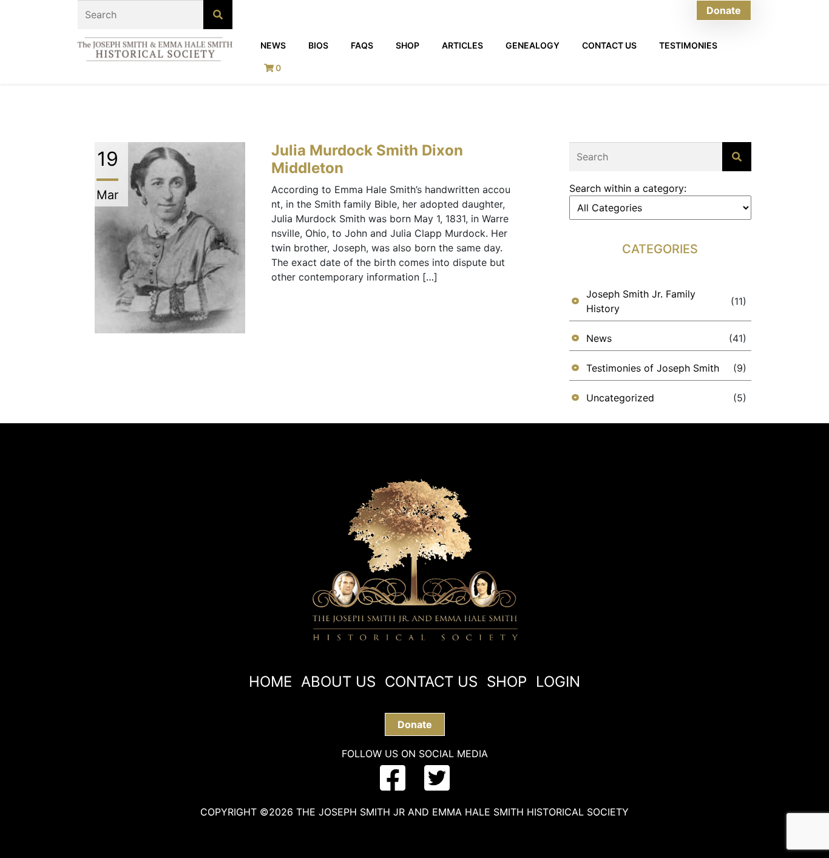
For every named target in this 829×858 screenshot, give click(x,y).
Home (270, 681)
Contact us (431, 681)
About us (338, 681)
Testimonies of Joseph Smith (652, 368)
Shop (407, 45)
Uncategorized (620, 398)
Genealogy (533, 45)
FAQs (362, 45)
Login (558, 681)
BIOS (318, 45)
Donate (723, 10)
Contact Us (609, 45)
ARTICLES (462, 45)
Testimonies (688, 45)
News (273, 45)
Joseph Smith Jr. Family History (640, 301)
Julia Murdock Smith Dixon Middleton (367, 159)
